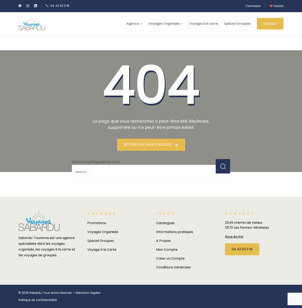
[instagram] (27, 6)
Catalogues (165, 223)
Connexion (253, 6)
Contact (270, 23)
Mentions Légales (88, 293)
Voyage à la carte (203, 23)
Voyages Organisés (164, 23)
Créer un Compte (170, 258)
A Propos (163, 240)
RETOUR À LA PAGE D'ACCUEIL (148, 144)
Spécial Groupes (237, 23)
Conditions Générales (173, 267)
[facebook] (19, 6)
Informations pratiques (174, 232)
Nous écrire (234, 236)
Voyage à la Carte (101, 249)
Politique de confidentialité (37, 300)
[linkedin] (35, 6)
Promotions (96, 223)
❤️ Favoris (276, 6)
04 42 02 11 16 (60, 5)
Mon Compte (167, 249)
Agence (132, 23)
